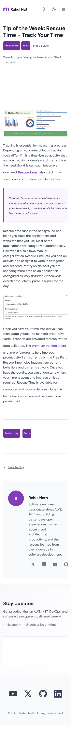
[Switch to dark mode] (53, 9)
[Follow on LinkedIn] (44, 564)
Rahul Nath (20, 9)
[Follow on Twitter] (33, 564)
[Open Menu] (63, 9)
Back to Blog (16, 467)
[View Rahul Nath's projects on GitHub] (43, 693)
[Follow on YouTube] (55, 564)
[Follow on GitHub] (66, 564)
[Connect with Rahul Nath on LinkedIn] (58, 693)
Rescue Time (27, 172)
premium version (44, 346)
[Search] (43, 9)
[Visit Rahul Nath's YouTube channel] (13, 693)
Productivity (12, 45)
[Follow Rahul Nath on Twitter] (28, 693)
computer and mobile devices (25, 389)
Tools (26, 45)
